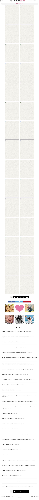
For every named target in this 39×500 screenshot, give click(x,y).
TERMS (7, 496)
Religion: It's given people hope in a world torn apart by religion (16, 331)
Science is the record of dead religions (12, 449)
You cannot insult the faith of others (11, 389)
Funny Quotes (9, 323)
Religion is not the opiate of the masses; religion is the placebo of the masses (19, 460)
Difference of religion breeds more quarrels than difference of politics (18, 439)
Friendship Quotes (9, 312)
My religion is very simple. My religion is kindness (14, 341)
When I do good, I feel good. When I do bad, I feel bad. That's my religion (18, 379)
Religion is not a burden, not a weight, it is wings (14, 428)
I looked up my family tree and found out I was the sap (15, 374)
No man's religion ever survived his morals (13, 384)
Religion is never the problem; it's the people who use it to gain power (18, 336)
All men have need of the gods (10, 444)
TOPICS (29, 0)
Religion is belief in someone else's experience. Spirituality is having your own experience (19, 396)
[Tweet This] (19, 301)
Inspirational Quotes (29, 323)
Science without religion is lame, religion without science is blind (17, 352)
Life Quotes (29, 312)
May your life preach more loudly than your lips (13, 347)
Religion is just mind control (10, 413)
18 (27, 297)
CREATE (35, 0)
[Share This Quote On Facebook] (11, 301)
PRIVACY (9, 496)
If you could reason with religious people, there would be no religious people (19, 401)
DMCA (12, 496)
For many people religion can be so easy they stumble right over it (17, 369)
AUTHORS (32, 0)
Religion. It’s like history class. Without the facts (14, 470)
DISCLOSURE (3, 496)
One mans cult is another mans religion (12, 475)
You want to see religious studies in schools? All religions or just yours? (18, 465)
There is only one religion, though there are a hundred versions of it (17, 486)
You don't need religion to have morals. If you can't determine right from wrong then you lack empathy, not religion (19, 358)
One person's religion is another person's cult (13, 418)
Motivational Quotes (19, 323)
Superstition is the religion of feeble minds (13, 423)
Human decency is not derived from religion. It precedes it (16, 480)
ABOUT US (32, 496)
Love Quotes (19, 312)
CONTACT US (37, 496)
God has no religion (8, 454)
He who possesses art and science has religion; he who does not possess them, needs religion (18, 407)
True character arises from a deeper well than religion (15, 434)
